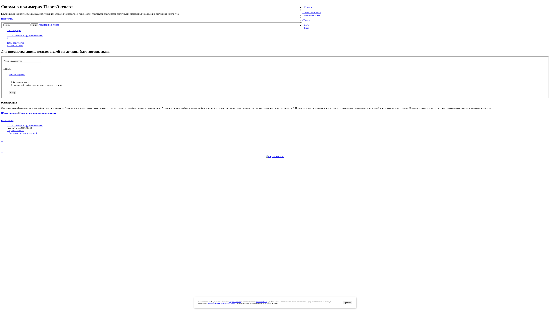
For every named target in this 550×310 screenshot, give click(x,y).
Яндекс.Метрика (235, 302)
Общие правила (9, 113)
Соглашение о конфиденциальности (37, 113)
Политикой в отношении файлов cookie (221, 303)
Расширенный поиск (49, 25)
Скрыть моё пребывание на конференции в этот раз (37, 85)
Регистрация (7, 120)
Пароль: (7, 69)
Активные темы (15, 45)
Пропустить (7, 19)
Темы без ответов (15, 43)
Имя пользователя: (12, 61)
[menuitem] (311, 12)
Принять (347, 303)
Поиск (34, 25)
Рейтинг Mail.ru (261, 302)
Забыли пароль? (17, 74)
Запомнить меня (20, 82)
